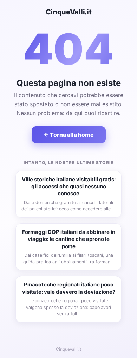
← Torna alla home (69, 134)
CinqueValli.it (69, 12)
